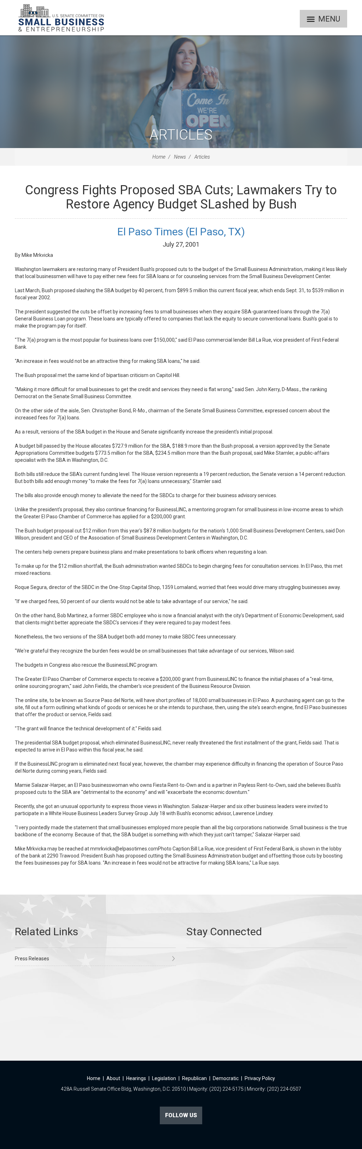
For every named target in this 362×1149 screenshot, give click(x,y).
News (180, 157)
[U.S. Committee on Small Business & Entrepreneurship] (61, 18)
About (113, 1078)
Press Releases (32, 958)
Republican (194, 1078)
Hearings (136, 1078)
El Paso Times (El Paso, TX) (181, 231)
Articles (181, 134)
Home (158, 157)
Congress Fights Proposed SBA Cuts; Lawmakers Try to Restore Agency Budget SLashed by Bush (181, 197)
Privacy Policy (260, 1078)
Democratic (226, 1078)
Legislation (164, 1078)
